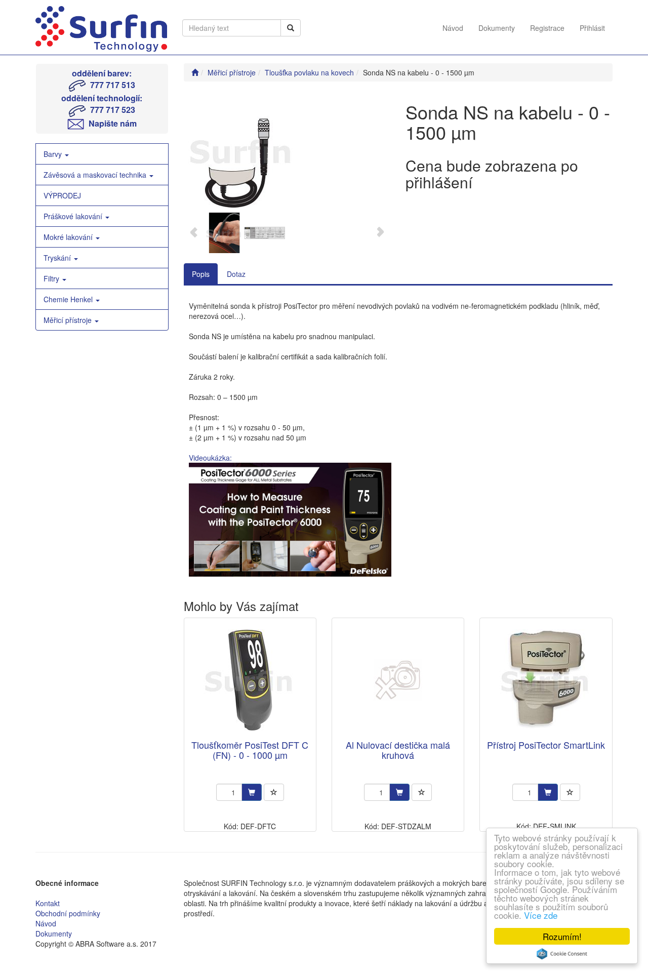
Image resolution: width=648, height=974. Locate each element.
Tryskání (58, 258)
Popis (201, 274)
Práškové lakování (74, 216)
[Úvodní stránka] (194, 72)
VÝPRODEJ (62, 195)
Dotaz (236, 274)
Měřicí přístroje (69, 320)
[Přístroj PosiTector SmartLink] (546, 679)
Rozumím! (562, 936)
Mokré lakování (69, 237)
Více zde (540, 915)
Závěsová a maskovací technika (96, 175)
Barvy (54, 154)
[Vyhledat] (290, 27)
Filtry (52, 278)
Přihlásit (592, 28)
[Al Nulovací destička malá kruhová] (398, 679)
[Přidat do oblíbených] (274, 792)
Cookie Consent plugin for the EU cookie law (562, 953)
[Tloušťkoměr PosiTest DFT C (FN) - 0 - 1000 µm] (250, 679)
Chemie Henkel (69, 299)
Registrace (547, 28)
